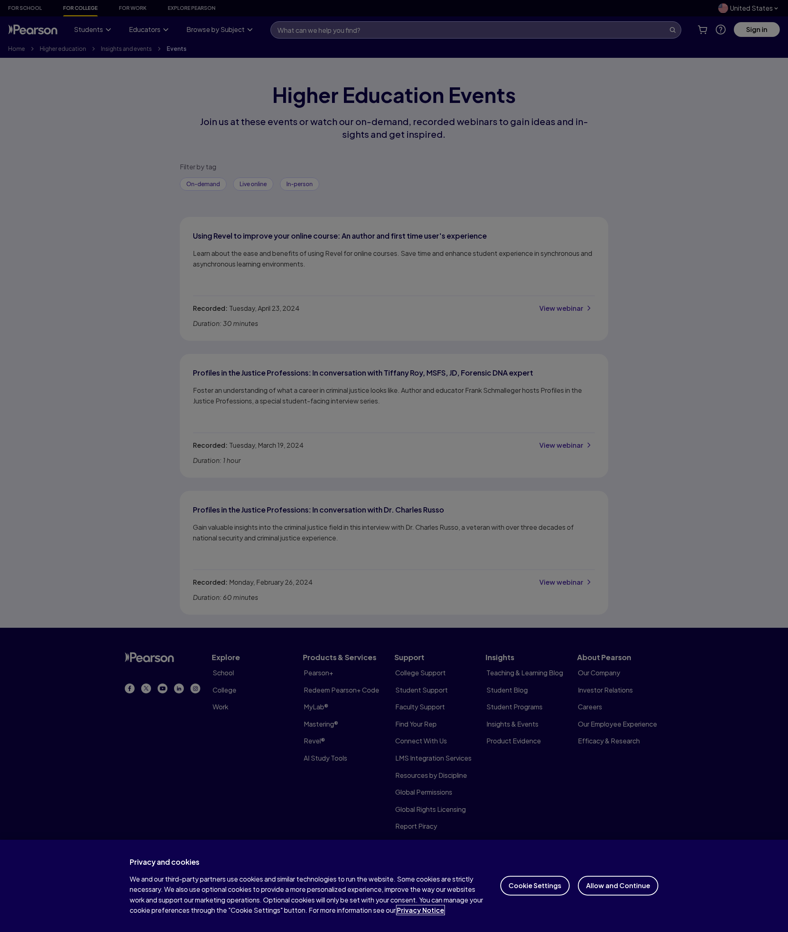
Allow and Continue (618, 885)
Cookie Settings (535, 885)
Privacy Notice (420, 910)
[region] (394, 886)
